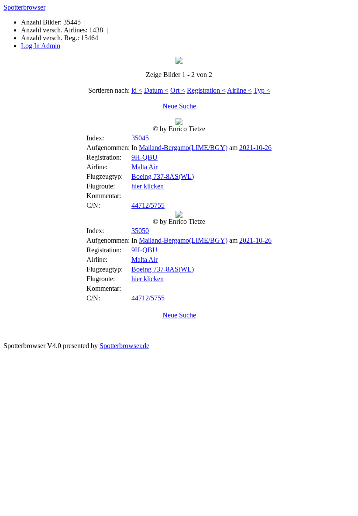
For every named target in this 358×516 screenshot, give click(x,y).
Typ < (262, 90)
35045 (140, 138)
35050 (140, 230)
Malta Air (144, 167)
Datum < (156, 90)
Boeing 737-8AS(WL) (162, 176)
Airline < (239, 90)
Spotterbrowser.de (124, 345)
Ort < (177, 90)
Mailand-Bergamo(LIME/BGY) (183, 147)
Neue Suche (179, 106)
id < (136, 90)
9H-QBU (144, 157)
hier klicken (147, 186)
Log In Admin (40, 45)
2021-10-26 (255, 147)
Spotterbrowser (24, 7)
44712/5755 (148, 205)
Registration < (206, 90)
